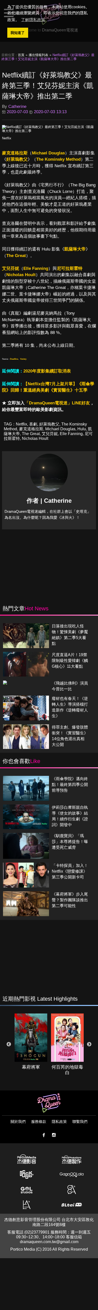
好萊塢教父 (17, 159)
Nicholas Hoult (21, 274)
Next (89, 1044)
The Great (16, 255)
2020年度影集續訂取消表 (47, 371)
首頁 (21, 55)
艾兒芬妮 (10, 268)
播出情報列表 (38, 55)
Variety (23, 359)
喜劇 (33, 424)
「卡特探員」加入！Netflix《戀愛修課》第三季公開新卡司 (70, 871)
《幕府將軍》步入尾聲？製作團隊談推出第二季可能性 (70, 900)
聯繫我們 (79, 1121)
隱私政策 (59, 1121)
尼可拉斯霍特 (69, 268)
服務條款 (38, 1121)
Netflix (6, 138)
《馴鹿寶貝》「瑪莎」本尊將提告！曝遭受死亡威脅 (70, 842)
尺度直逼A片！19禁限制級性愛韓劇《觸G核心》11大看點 (70, 660)
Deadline (14, 359)
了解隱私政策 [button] (33, 20)
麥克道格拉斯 (15, 153)
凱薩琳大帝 (75, 249)
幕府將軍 (31, 1067)
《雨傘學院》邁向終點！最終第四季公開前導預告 (70, 784)
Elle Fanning (35, 268)
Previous (8, 1044)
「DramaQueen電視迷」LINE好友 (57, 403)
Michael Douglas (48, 153)
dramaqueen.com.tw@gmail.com (49, 1242)
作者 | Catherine (49, 500)
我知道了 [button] (18, 33)
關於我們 (18, 1121)
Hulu (81, 429)
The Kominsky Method (58, 159)
